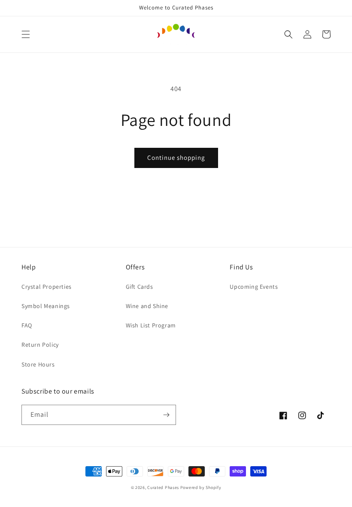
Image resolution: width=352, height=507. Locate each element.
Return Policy (40, 344)
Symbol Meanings (45, 306)
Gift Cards (139, 286)
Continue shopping (176, 157)
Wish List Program (151, 325)
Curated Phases (163, 487)
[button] (25, 34)
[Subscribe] (166, 415)
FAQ (26, 325)
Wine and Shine (147, 306)
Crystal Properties (46, 286)
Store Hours (38, 364)
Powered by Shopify (201, 487)
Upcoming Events (254, 286)
